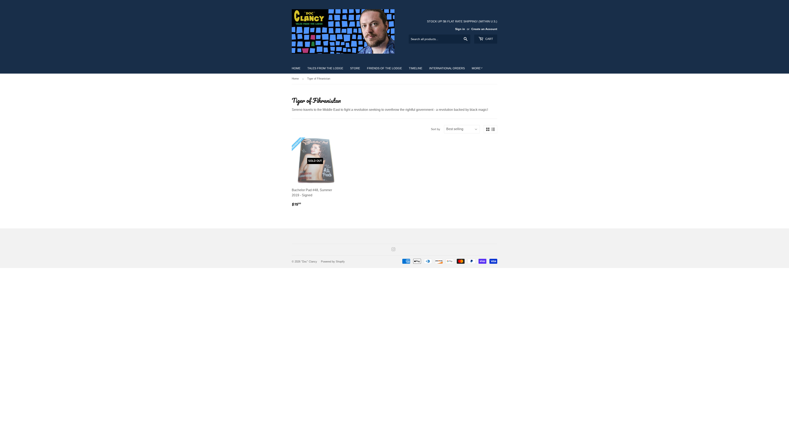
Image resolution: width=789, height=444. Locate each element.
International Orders (447, 68)
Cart (488, 38)
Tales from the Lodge (325, 68)
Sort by (435, 129)
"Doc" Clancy (309, 261)
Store (355, 68)
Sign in (460, 29)
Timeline (415, 68)
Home (296, 68)
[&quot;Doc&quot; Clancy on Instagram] (393, 250)
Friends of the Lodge (384, 68)
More (476, 68)
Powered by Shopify (333, 261)
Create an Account (484, 29)
